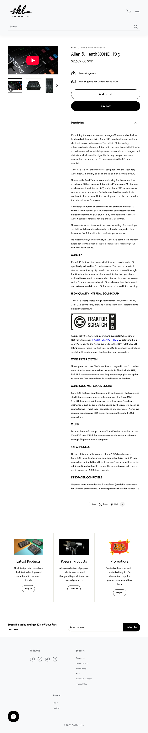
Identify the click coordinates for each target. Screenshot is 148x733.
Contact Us (80, 658)
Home (73, 48)
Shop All (28, 589)
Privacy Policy (81, 684)
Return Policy (81, 669)
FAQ (77, 674)
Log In (55, 703)
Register (56, 708)
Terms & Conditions (84, 679)
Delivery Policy (81, 663)
